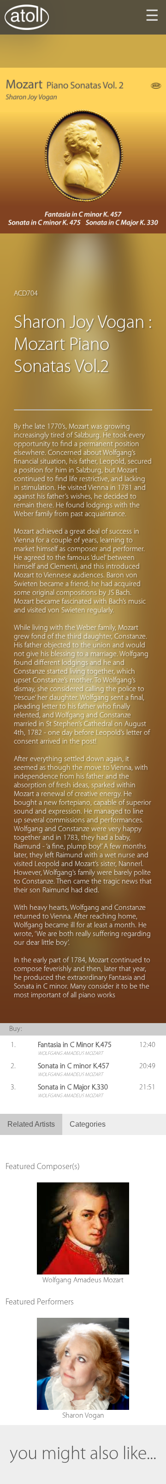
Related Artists (31, 1124)
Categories (88, 1124)
